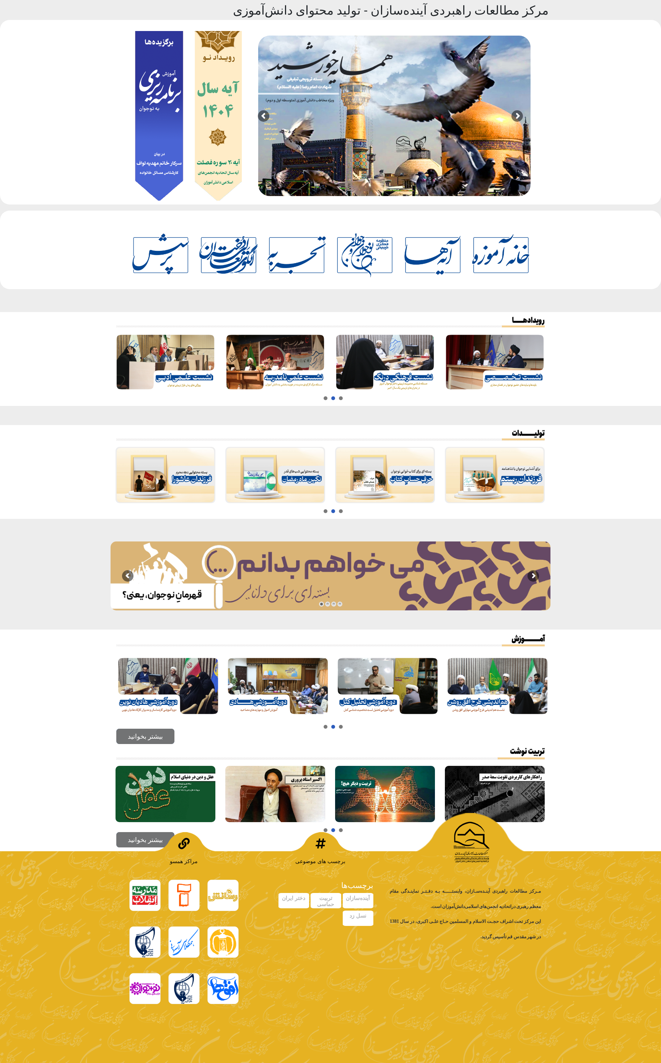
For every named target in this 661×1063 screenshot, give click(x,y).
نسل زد (358, 915)
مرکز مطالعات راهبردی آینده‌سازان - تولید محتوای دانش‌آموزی (391, 10)
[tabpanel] (168, 362)
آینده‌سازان (358, 897)
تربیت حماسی (325, 901)
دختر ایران (293, 897)
